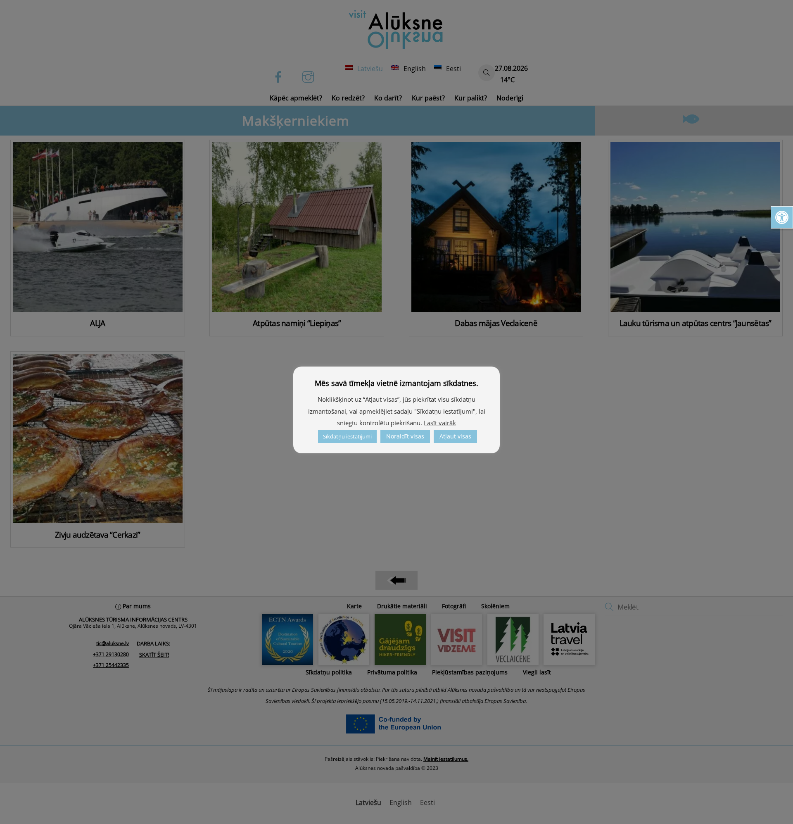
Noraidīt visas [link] (405, 436)
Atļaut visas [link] (455, 436)
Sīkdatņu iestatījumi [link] (347, 436)
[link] (782, 217)
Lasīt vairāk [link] (440, 423)
